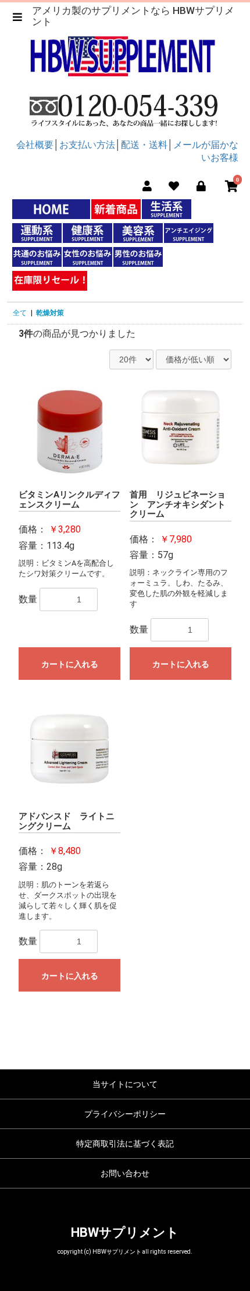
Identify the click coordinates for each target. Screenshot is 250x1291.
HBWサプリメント (125, 1232)
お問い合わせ (125, 1173)
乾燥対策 (50, 313)
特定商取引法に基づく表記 (125, 1143)
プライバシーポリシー (125, 1114)
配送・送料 (144, 144)
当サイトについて (125, 1084)
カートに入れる (69, 664)
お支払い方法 (87, 144)
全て (20, 313)
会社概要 (34, 144)
